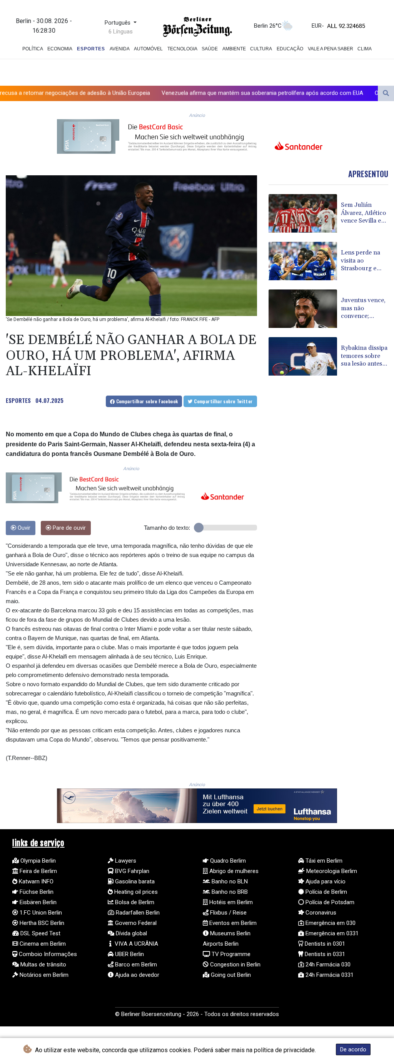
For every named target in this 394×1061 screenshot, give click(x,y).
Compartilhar (146, 401)
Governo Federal (135, 923)
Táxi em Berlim (323, 860)
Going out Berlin (230, 974)
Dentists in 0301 (324, 943)
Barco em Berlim (135, 964)
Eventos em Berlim (232, 923)
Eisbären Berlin (37, 902)
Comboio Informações (47, 954)
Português (118, 23)
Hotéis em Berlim (230, 902)
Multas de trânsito (42, 964)
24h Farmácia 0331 (329, 974)
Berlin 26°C (268, 25)
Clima (364, 49)
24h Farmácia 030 (327, 964)
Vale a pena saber (330, 49)
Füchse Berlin (35, 891)
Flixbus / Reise (228, 912)
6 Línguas (121, 31)
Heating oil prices (135, 891)
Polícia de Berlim (325, 891)
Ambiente (234, 49)
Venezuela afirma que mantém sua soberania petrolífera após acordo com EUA (213, 93)
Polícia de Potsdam (329, 902)
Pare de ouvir (68, 528)
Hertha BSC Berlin (41, 923)
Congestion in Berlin (234, 964)
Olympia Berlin (37, 860)
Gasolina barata (134, 881)
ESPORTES (18, 400)
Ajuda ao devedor (136, 974)
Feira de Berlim (37, 871)
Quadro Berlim (227, 860)
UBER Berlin (129, 954)
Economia (59, 49)
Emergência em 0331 (331, 933)
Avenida (120, 49)
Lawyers (125, 860)
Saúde (210, 49)
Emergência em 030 (330, 923)
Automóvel (148, 49)
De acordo (353, 1049)
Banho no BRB (229, 891)
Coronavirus (320, 912)
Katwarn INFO (35, 881)
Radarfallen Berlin (137, 912)
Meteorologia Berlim (331, 871)
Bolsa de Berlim (134, 902)
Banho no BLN (229, 881)
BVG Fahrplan (131, 871)
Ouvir (23, 528)
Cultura (261, 49)
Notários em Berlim (43, 974)
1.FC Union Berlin (40, 912)
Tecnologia (182, 49)
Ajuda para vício (325, 881)
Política (32, 49)
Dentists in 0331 (324, 954)
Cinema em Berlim (42, 943)
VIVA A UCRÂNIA (135, 943)
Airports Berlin (221, 943)
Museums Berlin (229, 933)
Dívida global (130, 933)
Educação (290, 49)
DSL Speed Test (39, 933)
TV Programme (230, 954)
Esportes (91, 49)
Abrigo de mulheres (233, 871)
